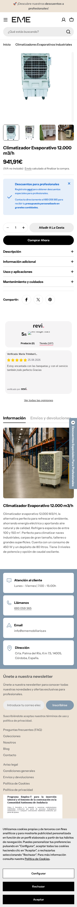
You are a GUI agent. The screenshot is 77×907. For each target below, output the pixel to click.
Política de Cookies (37, 859)
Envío (28, 168)
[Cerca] (69, 183)
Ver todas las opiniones (38, 400)
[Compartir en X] (38, 299)
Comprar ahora (39, 240)
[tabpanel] (38, 494)
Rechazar (38, 886)
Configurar (38, 873)
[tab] (28, 343)
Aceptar (38, 899)
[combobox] (38, 31)
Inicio (7, 44)
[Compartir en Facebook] (26, 299)
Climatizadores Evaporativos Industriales (43, 44)
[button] (73, 453)
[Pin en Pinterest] (50, 299)
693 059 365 (23, 608)
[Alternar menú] (5, 19)
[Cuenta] (63, 19)
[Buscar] (68, 31)
